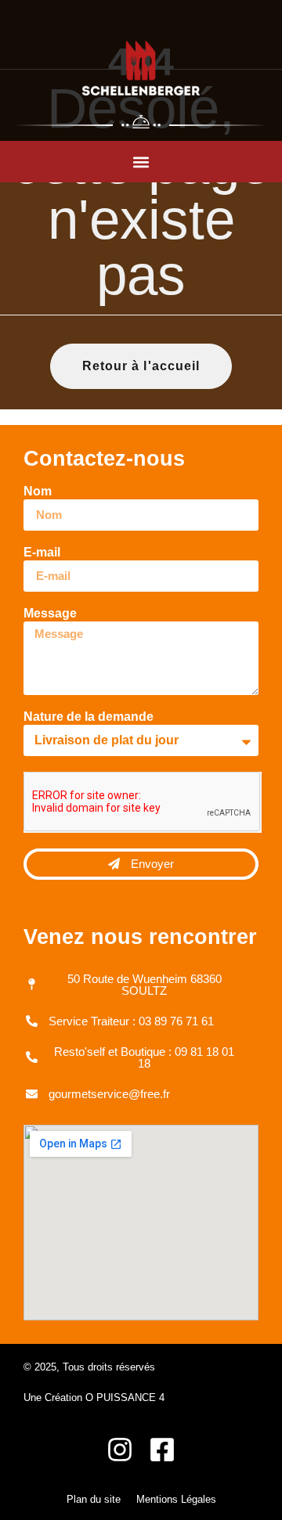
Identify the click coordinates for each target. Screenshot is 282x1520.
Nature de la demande (89, 717)
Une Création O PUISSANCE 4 (94, 1397)
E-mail (42, 552)
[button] (141, 162)
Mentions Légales (176, 1499)
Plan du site (94, 1499)
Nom (38, 491)
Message (50, 613)
